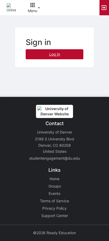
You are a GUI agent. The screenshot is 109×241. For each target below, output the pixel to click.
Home (54, 178)
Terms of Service (54, 201)
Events (54, 193)
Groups (54, 186)
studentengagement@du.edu (54, 158)
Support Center (54, 215)
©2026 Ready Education (54, 232)
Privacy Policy (54, 208)
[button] (11, 7)
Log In (54, 54)
